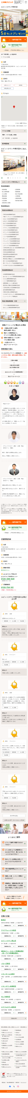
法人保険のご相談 (5, 1060)
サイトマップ (23, 1082)
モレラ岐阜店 (5, 997)
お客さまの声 (5, 1040)
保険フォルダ (5, 1047)
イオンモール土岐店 (8, 974)
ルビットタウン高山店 (8, 941)
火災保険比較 (18, 1039)
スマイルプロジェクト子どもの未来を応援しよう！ (21, 1054)
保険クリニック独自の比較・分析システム (7, 1035)
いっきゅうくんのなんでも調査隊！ (21, 1060)
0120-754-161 (7, 587)
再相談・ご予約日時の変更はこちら (14, 50)
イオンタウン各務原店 (8, 986)
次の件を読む (14, 815)
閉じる (14, 131)
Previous (2, 178)
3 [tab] (12, 177)
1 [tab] (8, 177)
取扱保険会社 (18, 1030)
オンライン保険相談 (20, 1044)
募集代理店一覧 (5, 1064)
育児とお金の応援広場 (20, 1063)
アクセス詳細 (6, 57)
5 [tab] (17, 177)
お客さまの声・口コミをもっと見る (14, 820)
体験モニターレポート (6, 1066)
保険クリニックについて (7, 1032)
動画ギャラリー (19, 1046)
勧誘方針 (17, 1082)
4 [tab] (15, 177)
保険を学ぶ (4, 1043)
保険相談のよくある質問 (7, 1045)
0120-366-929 (7, 579)
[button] (14, 107)
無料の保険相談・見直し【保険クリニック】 (10, 1027)
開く (14, 144)
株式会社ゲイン (5, 570)
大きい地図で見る (21, 123)
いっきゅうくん (19, 1057)
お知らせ (17, 1032)
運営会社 (4, 1062)
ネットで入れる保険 (20, 1037)
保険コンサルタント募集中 (7, 1051)
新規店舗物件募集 (5, 1053)
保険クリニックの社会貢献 (21, 1051)
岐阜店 (3, 920)
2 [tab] (10, 177)
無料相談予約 (21, 925)
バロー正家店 (5, 963)
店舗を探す (14, 1018)
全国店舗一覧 (5, 1030)
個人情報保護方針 (10, 1082)
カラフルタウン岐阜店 (8, 1007)
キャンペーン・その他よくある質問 (21, 1066)
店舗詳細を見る (7, 925)
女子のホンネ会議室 (20, 1041)
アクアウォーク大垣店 (8, 930)
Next (26, 178)
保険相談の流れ (5, 1038)
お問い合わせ (18, 1034)
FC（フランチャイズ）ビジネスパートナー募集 (7, 1057)
